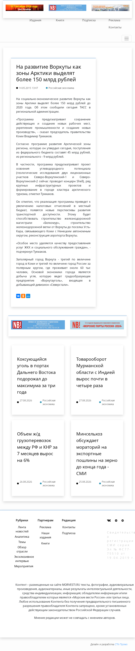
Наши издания (45, 535)
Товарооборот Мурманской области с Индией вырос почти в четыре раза (95, 372)
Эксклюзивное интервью (22, 559)
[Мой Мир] (28, 296)
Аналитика (22, 537)
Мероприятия (22, 566)
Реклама (114, 20)
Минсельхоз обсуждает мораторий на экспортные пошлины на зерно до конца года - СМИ (96, 453)
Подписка (89, 20)
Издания (35, 20)
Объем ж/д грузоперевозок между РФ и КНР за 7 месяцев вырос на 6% (37, 447)
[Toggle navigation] (126, 38)
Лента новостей (22, 529)
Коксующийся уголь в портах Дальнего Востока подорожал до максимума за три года (36, 375)
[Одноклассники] (23, 296)
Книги (60, 20)
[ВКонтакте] (18, 296)
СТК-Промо (121, 644)
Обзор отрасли (22, 549)
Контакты (115, 27)
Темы (22, 542)
